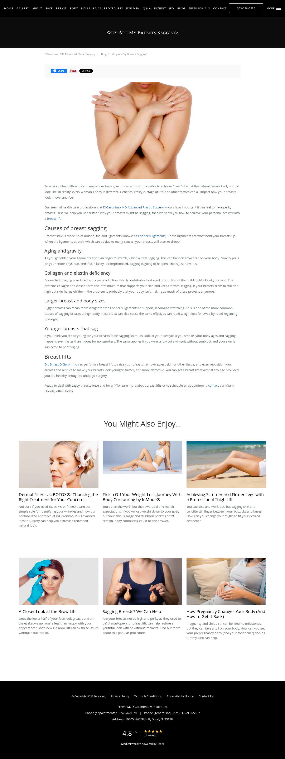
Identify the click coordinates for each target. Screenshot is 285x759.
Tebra (160, 744)
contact (213, 385)
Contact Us (206, 696)
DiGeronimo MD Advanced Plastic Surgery (69, 54)
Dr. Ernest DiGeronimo (60, 364)
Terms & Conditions (148, 696)
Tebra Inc (99, 696)
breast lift (54, 218)
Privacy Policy (120, 696)
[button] (278, 8)
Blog (104, 54)
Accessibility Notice (180, 696)
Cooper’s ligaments (151, 236)
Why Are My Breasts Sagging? (129, 54)
